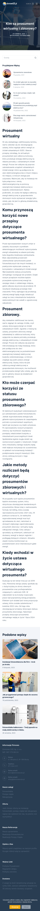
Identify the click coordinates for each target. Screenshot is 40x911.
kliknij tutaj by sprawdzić (19, 851)
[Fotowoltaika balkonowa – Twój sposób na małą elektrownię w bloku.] (20, 715)
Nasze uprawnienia (10, 831)
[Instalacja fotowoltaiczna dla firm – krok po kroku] (20, 649)
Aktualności (14, 35)
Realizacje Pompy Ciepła (12, 837)
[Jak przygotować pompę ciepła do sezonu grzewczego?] (20, 682)
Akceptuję (15, 907)
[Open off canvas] (37, 4)
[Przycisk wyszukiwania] (35, 58)
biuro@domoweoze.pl (16, 773)
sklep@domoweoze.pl (16, 779)
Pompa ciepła (7, 794)
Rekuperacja (7, 797)
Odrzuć (26, 907)
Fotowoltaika (25, 35)
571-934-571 (13, 766)
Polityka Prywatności (10, 866)
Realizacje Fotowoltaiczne (12, 834)
